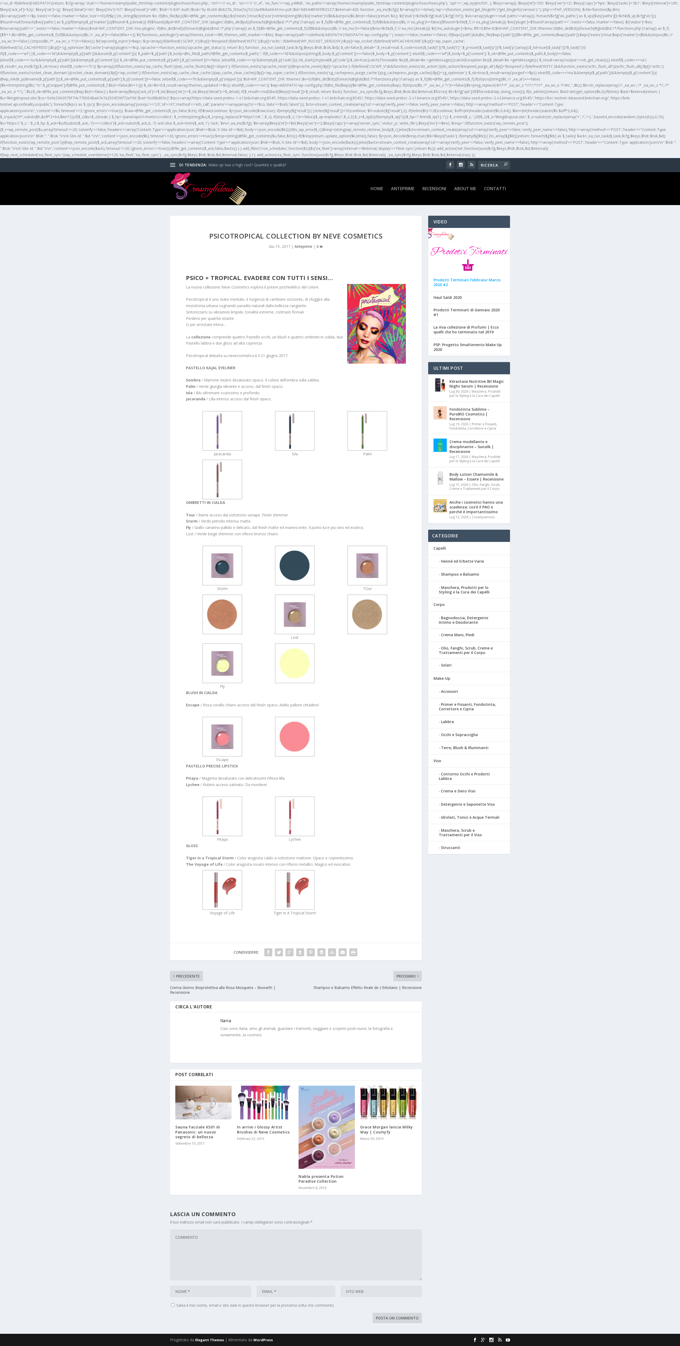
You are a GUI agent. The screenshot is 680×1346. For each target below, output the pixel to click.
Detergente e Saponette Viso (468, 804)
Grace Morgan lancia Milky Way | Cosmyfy (386, 1129)
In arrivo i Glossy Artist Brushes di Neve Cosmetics (263, 1129)
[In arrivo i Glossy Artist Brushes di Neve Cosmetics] (265, 1102)
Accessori (449, 691)
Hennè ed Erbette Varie (462, 561)
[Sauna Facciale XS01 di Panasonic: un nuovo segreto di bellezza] (203, 1102)
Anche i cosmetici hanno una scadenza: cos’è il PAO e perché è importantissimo (476, 507)
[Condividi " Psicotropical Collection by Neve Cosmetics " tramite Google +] (289, 952)
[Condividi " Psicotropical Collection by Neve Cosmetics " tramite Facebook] (268, 952)
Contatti (495, 189)
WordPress (263, 1339)
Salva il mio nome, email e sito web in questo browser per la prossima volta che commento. (255, 1305)
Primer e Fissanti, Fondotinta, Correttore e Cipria (473, 426)
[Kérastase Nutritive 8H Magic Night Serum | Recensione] (440, 385)
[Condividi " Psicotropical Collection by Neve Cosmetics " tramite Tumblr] (300, 952)
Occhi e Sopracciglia (459, 734)
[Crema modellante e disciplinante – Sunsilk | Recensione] (440, 445)
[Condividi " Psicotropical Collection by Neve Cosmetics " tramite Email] (342, 952)
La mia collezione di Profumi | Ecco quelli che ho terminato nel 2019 (466, 329)
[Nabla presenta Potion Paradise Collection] (327, 1127)
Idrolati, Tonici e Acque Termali (470, 817)
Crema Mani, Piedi (457, 634)
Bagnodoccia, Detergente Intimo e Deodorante (463, 620)
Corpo (439, 604)
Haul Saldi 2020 (448, 297)
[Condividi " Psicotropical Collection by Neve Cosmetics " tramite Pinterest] (310, 952)
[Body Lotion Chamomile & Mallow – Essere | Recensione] (440, 478)
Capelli (440, 548)
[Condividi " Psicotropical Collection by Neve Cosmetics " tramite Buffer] (321, 952)
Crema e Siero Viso (458, 790)
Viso (437, 760)
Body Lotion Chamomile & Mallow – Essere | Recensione (476, 477)
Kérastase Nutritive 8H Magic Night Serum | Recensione (476, 384)
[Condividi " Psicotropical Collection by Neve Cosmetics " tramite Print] (353, 952)
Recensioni (434, 189)
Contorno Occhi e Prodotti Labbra (464, 776)
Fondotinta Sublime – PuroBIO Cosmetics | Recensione (469, 414)
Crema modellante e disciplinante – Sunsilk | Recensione (471, 446)
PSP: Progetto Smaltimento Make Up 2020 (468, 347)
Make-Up (442, 678)
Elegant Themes (209, 1339)
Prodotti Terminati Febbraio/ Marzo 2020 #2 (467, 282)
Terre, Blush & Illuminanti (464, 747)
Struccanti (450, 847)
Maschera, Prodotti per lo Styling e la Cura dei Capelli (474, 393)
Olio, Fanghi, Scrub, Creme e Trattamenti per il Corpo (474, 486)
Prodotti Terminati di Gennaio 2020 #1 (467, 312)
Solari (446, 665)
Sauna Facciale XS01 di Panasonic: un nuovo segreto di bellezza (197, 1131)
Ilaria (225, 1021)
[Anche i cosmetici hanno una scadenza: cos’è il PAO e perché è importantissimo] (440, 505)
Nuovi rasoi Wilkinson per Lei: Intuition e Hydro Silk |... (254, 164)
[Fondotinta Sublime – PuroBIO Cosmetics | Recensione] (440, 412)
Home (377, 189)
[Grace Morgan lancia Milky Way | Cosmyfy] (388, 1102)
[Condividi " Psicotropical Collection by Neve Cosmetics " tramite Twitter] (279, 952)
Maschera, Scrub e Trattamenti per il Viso (460, 832)
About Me (465, 189)
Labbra (447, 721)
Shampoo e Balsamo (460, 574)
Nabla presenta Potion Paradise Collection (321, 1179)
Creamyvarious (483, 517)
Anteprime (402, 189)
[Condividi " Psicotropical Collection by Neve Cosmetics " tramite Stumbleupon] (332, 952)
